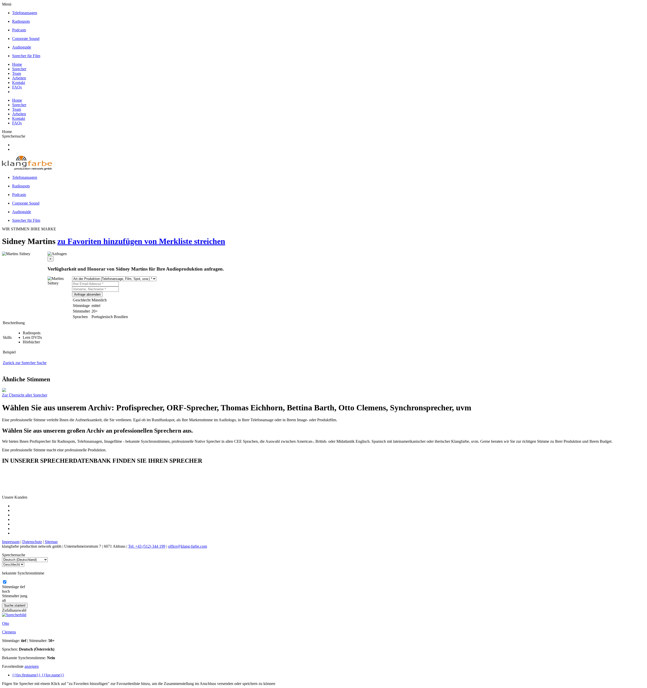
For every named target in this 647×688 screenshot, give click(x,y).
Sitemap (51, 542)
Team (16, 73)
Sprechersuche (13, 136)
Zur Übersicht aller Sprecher (24, 395)
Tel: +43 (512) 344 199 (146, 546)
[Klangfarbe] (27, 169)
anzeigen (32, 666)
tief (22, 587)
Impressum (10, 542)
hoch (6, 591)
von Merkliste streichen (184, 241)
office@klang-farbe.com (187, 546)
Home (17, 64)
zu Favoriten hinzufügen (100, 241)
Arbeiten (19, 78)
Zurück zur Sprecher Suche (25, 363)
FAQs (17, 87)
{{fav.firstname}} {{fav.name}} (38, 675)
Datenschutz (32, 542)
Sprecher (19, 69)
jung (23, 596)
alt (4, 600)
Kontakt (18, 82)
